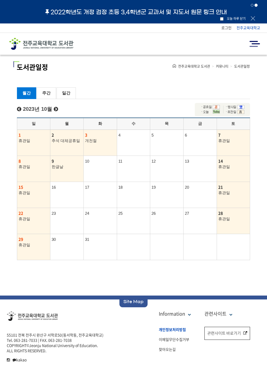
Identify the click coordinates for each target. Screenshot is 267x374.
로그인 (226, 27)
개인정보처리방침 (172, 329)
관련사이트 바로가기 (224, 333)
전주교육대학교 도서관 (194, 66)
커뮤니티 (222, 66)
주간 (46, 93)
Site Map (133, 301)
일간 (66, 93)
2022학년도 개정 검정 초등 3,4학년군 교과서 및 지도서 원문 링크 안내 (139, 12)
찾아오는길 (167, 349)
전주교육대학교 (248, 27)
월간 (26, 93)
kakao (21, 359)
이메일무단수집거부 (174, 339)
